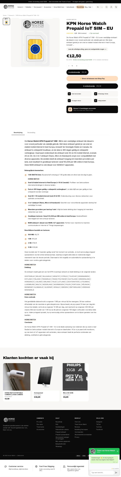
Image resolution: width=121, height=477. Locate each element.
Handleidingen (60, 427)
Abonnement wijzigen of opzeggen (62, 438)
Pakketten (28, 7)
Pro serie (39, 422)
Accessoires (47, 7)
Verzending (31, 132)
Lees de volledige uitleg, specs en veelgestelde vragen (87, 49)
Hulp (89, 7)
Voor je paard (37, 7)
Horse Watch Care (59, 7)
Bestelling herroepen (81, 429)
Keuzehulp (80, 7)
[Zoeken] (107, 7)
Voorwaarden (79, 432)
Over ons (77, 422)
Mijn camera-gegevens (63, 441)
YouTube (99, 427)
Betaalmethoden (61, 444)
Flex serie (40, 424)
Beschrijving (18, 132)
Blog (86, 7)
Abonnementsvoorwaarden (83, 434)
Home (4, 15)
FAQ (57, 424)
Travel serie (40, 427)
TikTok (98, 424)
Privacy (77, 437)
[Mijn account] (111, 7)
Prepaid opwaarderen (62, 434)
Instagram (99, 422)
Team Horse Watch (81, 424)
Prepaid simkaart (61, 432)
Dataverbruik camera (62, 429)
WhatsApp (59, 446)
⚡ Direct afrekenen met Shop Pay (92, 78)
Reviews (77, 427)
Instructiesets (70, 7)
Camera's (20, 7)
